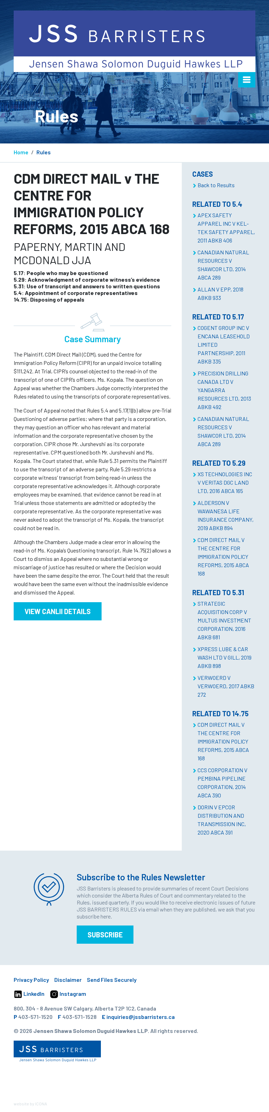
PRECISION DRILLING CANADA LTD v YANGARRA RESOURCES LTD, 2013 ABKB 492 (224, 390)
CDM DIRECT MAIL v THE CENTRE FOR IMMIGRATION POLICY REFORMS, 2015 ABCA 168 (223, 556)
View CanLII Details (58, 611)
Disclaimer (68, 979)
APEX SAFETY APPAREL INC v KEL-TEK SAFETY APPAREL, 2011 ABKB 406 (226, 228)
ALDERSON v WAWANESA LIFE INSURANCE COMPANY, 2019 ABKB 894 (226, 515)
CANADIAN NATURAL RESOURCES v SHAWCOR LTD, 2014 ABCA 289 (223, 265)
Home (21, 152)
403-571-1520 (35, 1016)
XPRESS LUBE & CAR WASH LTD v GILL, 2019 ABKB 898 (224, 657)
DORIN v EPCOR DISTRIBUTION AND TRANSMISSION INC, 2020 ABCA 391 (222, 820)
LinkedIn (33, 993)
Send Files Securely (112, 979)
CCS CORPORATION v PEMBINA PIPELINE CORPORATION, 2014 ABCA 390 (222, 782)
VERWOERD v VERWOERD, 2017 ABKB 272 (226, 686)
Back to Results (216, 185)
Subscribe (105, 934)
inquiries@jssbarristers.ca (140, 1016)
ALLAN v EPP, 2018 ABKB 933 (220, 293)
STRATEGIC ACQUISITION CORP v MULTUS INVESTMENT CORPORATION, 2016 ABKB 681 (224, 620)
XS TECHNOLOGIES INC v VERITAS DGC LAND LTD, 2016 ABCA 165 (225, 482)
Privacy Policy (31, 979)
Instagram (72, 993)
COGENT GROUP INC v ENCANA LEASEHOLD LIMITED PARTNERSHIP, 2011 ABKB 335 (224, 344)
